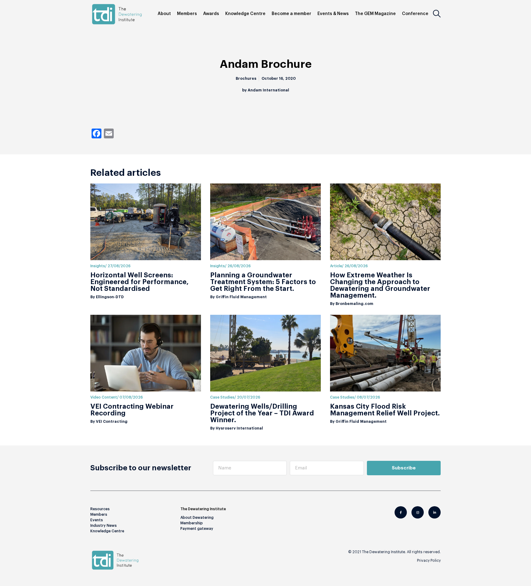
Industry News (103, 525)
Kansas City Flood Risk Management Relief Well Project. (385, 410)
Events (96, 520)
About (164, 14)
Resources (100, 509)
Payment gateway (196, 528)
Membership (191, 523)
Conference (415, 14)
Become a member (291, 14)
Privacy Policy (429, 560)
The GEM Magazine (375, 14)
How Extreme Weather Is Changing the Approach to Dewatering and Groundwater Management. (380, 285)
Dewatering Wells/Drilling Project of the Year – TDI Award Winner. (262, 413)
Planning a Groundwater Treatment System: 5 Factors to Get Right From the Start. (263, 282)
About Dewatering (197, 517)
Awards (211, 14)
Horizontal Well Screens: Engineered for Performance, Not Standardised (139, 282)
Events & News (333, 14)
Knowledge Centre (245, 14)
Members (187, 14)
